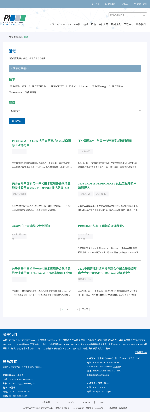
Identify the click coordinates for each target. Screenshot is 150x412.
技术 (85, 24)
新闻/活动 (116, 24)
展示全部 (17, 121)
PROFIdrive (117, 86)
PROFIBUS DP (18, 86)
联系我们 (112, 4)
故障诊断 (31, 92)
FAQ (126, 4)
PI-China (61, 24)
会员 (97, 4)
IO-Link (72, 86)
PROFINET (58, 86)
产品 (93, 24)
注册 (145, 4)
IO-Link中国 (74, 24)
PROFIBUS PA (39, 86)
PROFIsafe (16, 92)
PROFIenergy (99, 86)
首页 (51, 24)
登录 (139, 4)
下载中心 (128, 24)
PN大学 (71, 402)
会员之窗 (103, 24)
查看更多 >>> (141, 352)
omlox (84, 86)
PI (58, 402)
